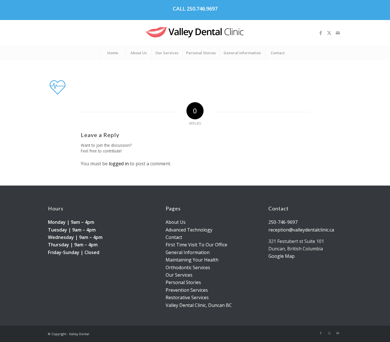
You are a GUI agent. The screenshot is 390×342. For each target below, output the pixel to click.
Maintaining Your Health (192, 260)
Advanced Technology (189, 230)
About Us (176, 222)
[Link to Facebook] (320, 33)
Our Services (179, 275)
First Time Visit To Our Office (196, 245)
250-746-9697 (282, 222)
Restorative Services (187, 297)
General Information (188, 252)
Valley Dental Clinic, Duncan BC (199, 305)
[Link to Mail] (337, 33)
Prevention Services (187, 290)
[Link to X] (329, 33)
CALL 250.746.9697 (195, 8)
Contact (174, 237)
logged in (119, 163)
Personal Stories (183, 282)
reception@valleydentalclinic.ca (301, 230)
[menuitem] (113, 53)
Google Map (281, 256)
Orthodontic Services (188, 267)
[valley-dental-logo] (195, 33)
